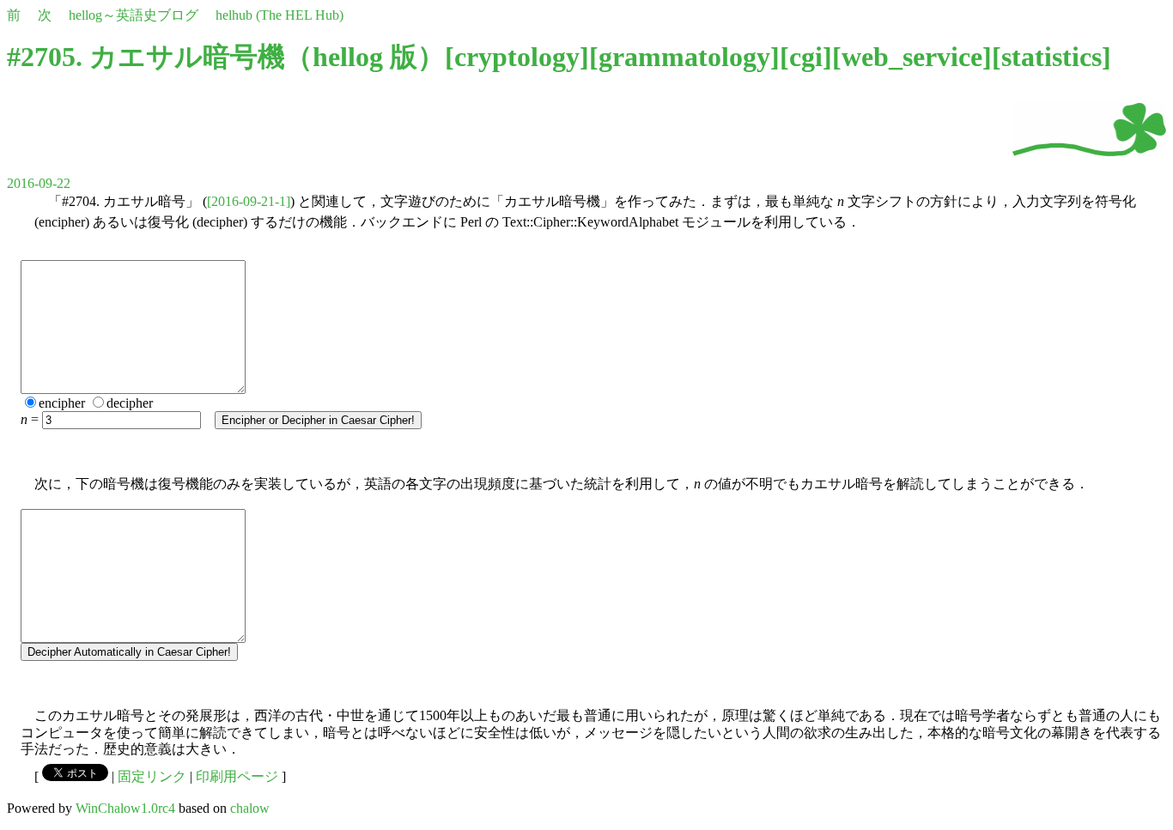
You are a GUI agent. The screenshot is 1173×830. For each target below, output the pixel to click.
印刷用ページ (237, 776)
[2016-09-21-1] (248, 201)
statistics (1051, 56)
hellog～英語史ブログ (133, 15)
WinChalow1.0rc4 (125, 808)
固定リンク (152, 776)
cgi (806, 56)
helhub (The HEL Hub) (279, 15)
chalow (250, 808)
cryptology (517, 56)
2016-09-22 (38, 183)
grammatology (684, 56)
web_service (912, 56)
